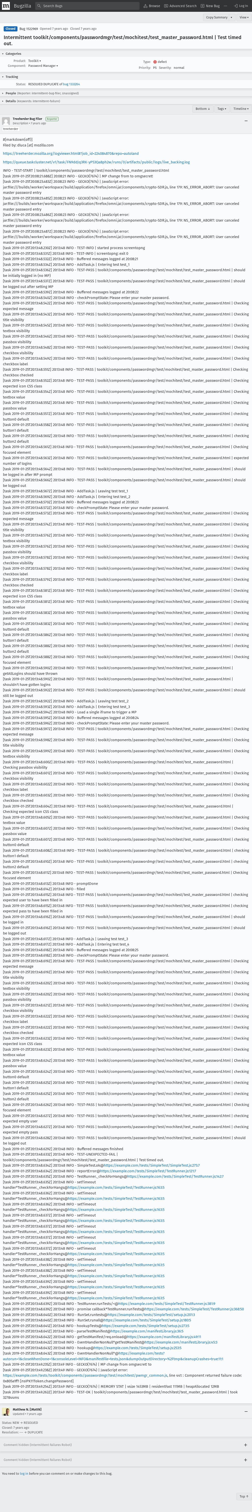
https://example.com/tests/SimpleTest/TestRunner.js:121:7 (148, 1171)
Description (20, 123)
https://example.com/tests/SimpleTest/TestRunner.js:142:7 (175, 1176)
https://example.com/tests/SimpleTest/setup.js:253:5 (137, 1348)
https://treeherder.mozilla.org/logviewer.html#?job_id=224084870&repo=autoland (71, 153)
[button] (240, 6)
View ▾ (244, 17)
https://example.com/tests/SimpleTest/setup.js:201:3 (151, 1315)
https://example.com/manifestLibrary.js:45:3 (181, 1342)
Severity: (165, 68)
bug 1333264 (71, 84)
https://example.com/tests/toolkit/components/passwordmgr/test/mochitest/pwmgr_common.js (85, 1375)
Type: (147, 62)
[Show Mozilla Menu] (6, 6)
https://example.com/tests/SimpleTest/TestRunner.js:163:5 (116, 1187)
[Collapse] (246, 121)
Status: (21, 84)
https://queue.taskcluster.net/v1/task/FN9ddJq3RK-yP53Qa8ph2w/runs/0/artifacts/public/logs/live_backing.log (96, 162)
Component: (17, 66)
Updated (18, 1414)
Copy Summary (216, 17)
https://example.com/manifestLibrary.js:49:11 (164, 1337)
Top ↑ (244, 1496)
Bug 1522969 (28, 29)
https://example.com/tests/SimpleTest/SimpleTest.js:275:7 (152, 1165)
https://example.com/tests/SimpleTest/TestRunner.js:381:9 (166, 1303)
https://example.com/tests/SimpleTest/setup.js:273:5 (145, 1326)
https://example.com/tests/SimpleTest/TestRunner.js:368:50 (194, 1309)
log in (24, 1473)
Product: (20, 61)
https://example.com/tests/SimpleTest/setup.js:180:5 (147, 1320)
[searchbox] (87, 6)
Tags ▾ (222, 109)
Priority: (145, 68)
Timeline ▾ (241, 109)
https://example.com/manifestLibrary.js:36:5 (147, 1331)
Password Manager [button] (43, 66)
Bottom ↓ (203, 109)
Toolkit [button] (34, 61)
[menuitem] (152, 6)
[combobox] (87, 6)
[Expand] (246, 1445)
